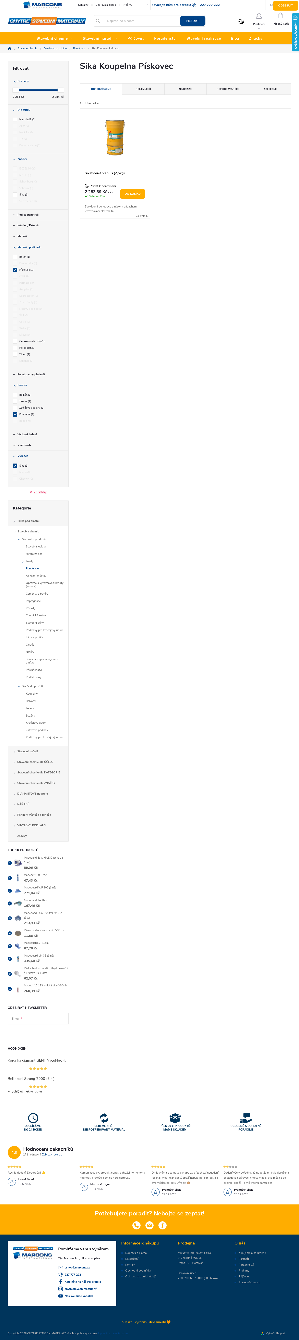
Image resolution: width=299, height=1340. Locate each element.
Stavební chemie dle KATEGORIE (38, 772)
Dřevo (24, 335)
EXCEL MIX (27, 168)
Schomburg (27, 182)
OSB (23, 276)
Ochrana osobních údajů (140, 1276)
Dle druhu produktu (34, 539)
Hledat (192, 21)
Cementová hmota (31, 341)
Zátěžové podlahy (31, 408)
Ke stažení (131, 1259)
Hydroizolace (34, 554)
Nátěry (30, 652)
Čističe (30, 645)
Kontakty (83, 5)
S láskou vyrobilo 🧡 (146, 1322)
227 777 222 (73, 1275)
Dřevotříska (27, 263)
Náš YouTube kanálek (79, 1296)
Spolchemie (27, 201)
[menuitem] (55, 38)
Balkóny (31, 701)
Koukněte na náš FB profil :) (83, 1282)
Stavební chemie (28, 531)
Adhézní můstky (36, 576)
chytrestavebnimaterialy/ (81, 1289)
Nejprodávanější (228, 89)
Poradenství (246, 1264)
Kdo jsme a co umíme (252, 1253)
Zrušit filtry (40, 492)
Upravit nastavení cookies (113, 1333)
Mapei (24, 472)
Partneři (244, 1259)
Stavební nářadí (27, 751)
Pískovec (26, 270)
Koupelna (26, 414)
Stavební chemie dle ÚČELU (35, 762)
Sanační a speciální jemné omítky (42, 661)
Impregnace (33, 601)
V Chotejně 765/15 (190, 1258)
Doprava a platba (105, 5)
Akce (23, 126)
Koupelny (32, 694)
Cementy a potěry (37, 594)
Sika (23, 195)
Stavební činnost (249, 1282)
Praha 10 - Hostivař (190, 1263)
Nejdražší (185, 89)
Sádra (24, 328)
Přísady (30, 608)
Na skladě (27, 119)
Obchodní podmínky (138, 1270)
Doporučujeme (29, 145)
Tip (22, 139)
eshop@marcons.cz (77, 1267)
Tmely (29, 561)
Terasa (24, 401)
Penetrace (32, 568)
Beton (24, 257)
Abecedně (270, 89)
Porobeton (27, 348)
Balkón (25, 395)
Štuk (23, 315)
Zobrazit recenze (52, 1154)
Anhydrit (26, 289)
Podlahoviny (33, 677)
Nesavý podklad (30, 309)
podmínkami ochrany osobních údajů (35, 1031)
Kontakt (130, 1264)
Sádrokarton (28, 296)
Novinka (25, 132)
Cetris (24, 322)
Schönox (25, 188)
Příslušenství (34, 670)
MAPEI (24, 175)
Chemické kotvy (36, 615)
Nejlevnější (143, 89)
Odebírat (285, 6)
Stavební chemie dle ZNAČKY (36, 783)
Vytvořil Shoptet (275, 1333)
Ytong (24, 354)
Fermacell (26, 283)
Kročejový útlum (36, 723)
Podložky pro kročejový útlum (44, 630)
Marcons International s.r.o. (195, 1253)
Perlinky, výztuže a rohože (34, 815)
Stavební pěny (35, 623)
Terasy (30, 708)
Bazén (24, 421)
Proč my (127, 5)
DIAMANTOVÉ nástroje (32, 794)
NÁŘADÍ (22, 804)
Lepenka (26, 361)
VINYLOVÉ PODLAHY (31, 825)
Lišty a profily (34, 637)
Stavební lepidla (36, 546)
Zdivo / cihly (27, 302)
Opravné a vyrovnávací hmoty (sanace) (44, 584)
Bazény (30, 716)
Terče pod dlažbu (28, 521)
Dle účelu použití (32, 686)
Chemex (25, 479)
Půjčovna (244, 1276)
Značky (22, 836)
